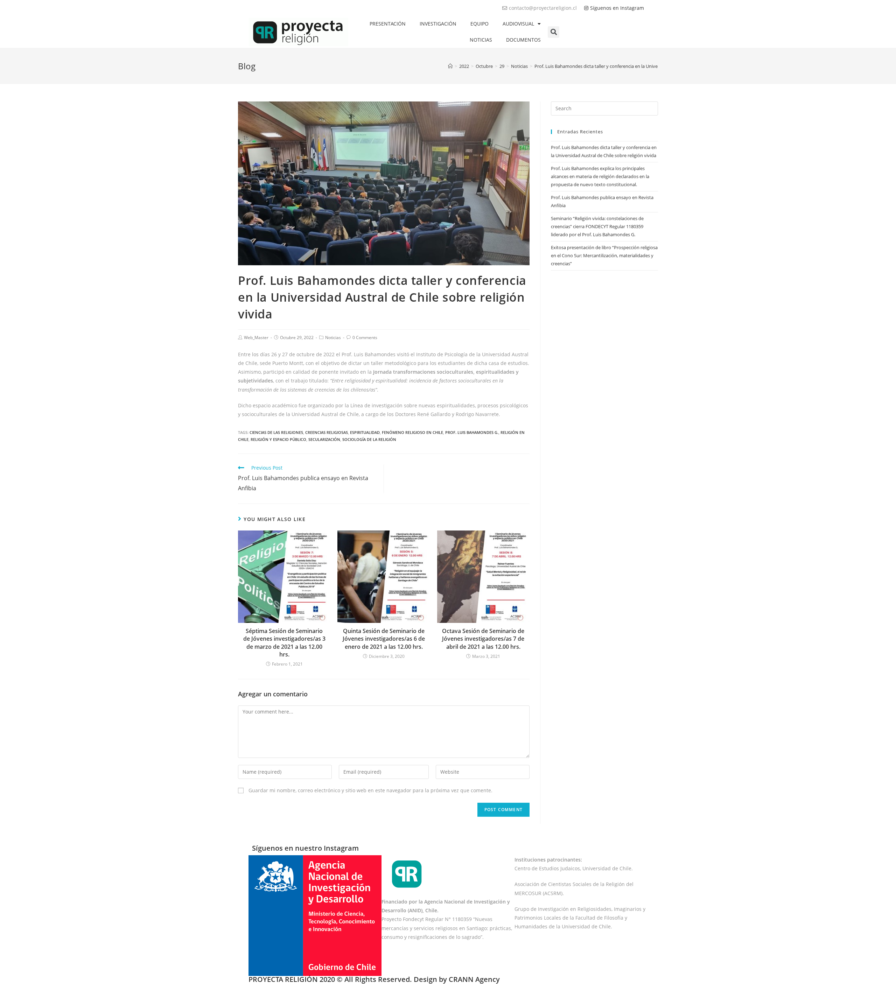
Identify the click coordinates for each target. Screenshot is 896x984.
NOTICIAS (481, 39)
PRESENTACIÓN (388, 23)
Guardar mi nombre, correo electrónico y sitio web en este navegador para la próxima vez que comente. (370, 790)
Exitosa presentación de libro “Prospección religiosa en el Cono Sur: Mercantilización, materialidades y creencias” (604, 255)
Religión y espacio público (278, 439)
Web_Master (256, 337)
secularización (324, 439)
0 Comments (364, 337)
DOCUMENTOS (523, 39)
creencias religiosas (326, 432)
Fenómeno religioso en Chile (412, 432)
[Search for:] (604, 108)
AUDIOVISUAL (518, 23)
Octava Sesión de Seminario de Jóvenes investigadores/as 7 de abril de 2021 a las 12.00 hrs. (483, 639)
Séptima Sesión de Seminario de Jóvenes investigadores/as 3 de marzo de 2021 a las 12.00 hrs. (284, 642)
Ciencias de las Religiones (276, 432)
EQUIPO (479, 23)
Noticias (333, 337)
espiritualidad (365, 432)
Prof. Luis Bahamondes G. (471, 432)
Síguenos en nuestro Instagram (305, 848)
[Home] (450, 66)
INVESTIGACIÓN (438, 23)
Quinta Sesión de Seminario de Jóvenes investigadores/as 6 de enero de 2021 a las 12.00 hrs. (384, 639)
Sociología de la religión (369, 439)
